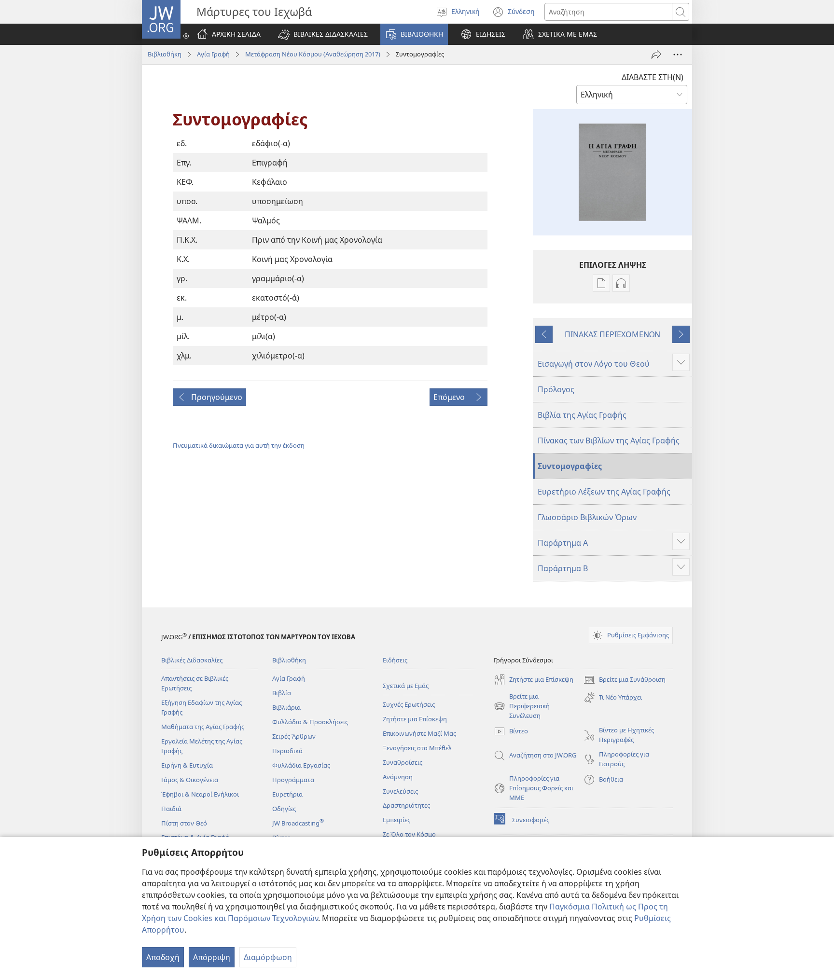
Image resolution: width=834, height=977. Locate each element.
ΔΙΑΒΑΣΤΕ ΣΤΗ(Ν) (652, 77)
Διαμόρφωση (268, 957)
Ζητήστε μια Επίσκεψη (415, 719)
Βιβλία (281, 692)
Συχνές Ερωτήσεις (409, 704)
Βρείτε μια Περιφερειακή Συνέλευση (522, 706)
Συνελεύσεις (400, 791)
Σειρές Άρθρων (294, 736)
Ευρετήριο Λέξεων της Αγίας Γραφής (604, 491)
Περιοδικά (287, 750)
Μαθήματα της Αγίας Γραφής (202, 726)
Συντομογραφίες (570, 466)
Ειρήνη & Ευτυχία (187, 765)
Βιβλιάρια (286, 707)
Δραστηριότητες (406, 805)
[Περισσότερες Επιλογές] (677, 54)
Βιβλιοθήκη (164, 54)
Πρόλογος (556, 389)
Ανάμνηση (398, 776)
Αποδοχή (163, 957)
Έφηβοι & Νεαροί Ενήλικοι (200, 794)
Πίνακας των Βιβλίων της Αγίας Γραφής (609, 440)
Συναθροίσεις (402, 762)
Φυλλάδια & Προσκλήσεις (310, 721)
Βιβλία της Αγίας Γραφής (582, 415)
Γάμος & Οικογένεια (189, 779)
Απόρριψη (211, 957)
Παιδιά (171, 808)
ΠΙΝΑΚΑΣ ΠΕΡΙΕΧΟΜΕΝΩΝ (612, 334)
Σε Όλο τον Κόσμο (409, 834)
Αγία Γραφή (213, 54)
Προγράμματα (293, 779)
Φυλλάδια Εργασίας (301, 765)
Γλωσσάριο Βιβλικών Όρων (587, 517)
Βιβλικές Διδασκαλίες (191, 660)
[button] (323, 34)
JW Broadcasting (298, 823)
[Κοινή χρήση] (656, 54)
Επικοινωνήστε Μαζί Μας (419, 733)
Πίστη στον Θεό (184, 823)
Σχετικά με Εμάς (406, 685)
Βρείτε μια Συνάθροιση (625, 680)
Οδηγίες (284, 808)
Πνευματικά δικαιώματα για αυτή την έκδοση (239, 445)
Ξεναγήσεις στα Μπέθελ (417, 747)
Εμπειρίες (396, 819)
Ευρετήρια (287, 794)
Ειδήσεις (395, 660)
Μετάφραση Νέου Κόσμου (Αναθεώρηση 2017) (312, 54)
